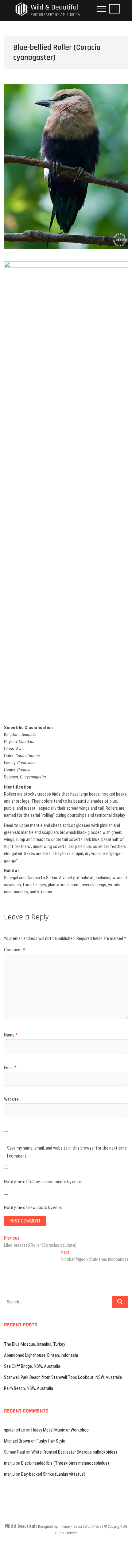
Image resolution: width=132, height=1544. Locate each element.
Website (11, 1099)
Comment (14, 950)
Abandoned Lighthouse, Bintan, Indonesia (41, 1355)
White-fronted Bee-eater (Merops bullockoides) (74, 1452)
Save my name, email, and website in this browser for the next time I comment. (67, 1152)
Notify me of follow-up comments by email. (43, 1182)
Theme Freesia (70, 1526)
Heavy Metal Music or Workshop (60, 1430)
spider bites (14, 1430)
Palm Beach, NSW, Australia (28, 1388)
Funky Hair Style (51, 1441)
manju (9, 1463)
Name (10, 1035)
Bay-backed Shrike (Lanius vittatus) (53, 1474)
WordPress (93, 1526)
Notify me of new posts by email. (34, 1207)
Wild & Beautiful (54, 7)
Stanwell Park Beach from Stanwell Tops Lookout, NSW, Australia (63, 1377)
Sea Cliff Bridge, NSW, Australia (32, 1366)
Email (10, 1068)
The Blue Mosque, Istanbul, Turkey (34, 1344)
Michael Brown (17, 1441)
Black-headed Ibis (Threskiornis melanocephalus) (65, 1463)
